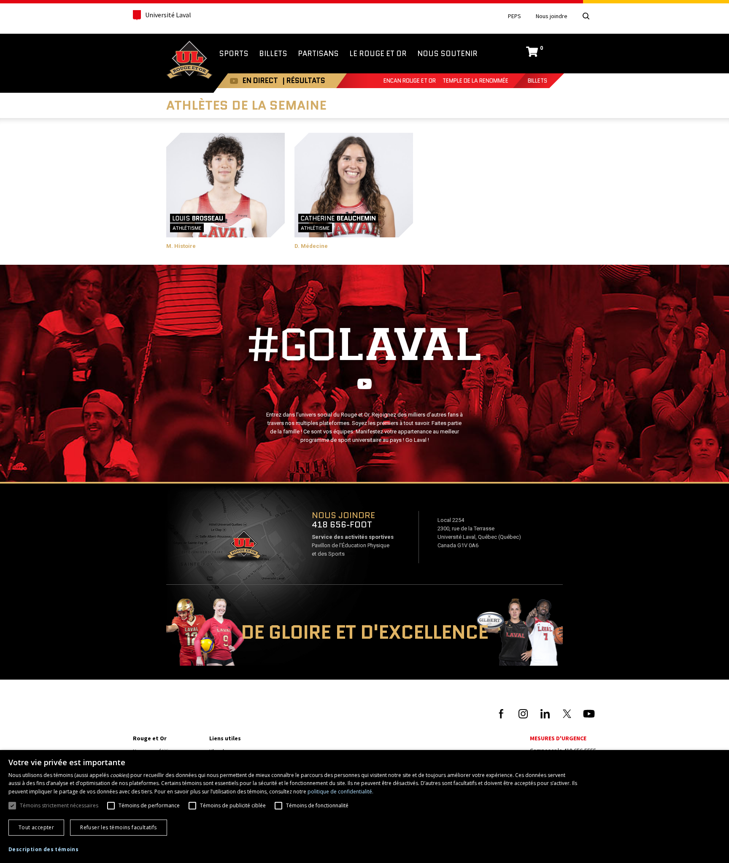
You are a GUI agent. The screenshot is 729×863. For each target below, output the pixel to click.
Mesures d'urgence (558, 738)
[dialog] (364, 806)
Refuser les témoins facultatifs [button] (118, 827)
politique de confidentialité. (340, 791)
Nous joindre (551, 16)
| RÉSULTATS (303, 80)
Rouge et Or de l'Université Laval (189, 60)
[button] (43, 849)
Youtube (233, 80)
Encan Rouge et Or (409, 81)
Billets (537, 81)
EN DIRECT (260, 80)
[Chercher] (586, 16)
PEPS (514, 16)
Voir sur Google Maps (243, 547)
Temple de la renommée (475, 81)
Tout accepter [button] (36, 827)
